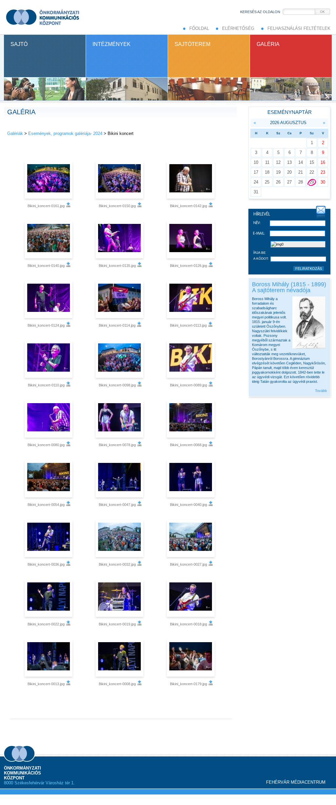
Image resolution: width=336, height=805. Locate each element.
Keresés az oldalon (260, 12)
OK (322, 11)
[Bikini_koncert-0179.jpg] (191, 658)
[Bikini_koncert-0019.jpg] (120, 598)
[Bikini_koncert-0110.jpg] (49, 359)
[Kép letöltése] (68, 206)
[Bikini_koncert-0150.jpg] (120, 180)
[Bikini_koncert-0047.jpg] (120, 479)
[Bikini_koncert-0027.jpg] (191, 538)
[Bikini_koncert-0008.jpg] (120, 658)
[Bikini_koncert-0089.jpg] (191, 359)
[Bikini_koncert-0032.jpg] (120, 538)
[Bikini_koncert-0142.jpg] (191, 180)
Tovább (321, 391)
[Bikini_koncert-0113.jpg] (191, 299)
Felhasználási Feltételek (298, 28)
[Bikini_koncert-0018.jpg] (191, 598)
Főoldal (199, 28)
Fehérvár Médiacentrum (296, 782)
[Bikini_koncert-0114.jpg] (120, 299)
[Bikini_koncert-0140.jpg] (49, 240)
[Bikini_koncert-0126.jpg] (191, 240)
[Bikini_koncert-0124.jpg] (49, 299)
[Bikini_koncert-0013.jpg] (49, 658)
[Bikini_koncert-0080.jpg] (49, 419)
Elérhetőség (238, 28)
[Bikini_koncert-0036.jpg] (49, 538)
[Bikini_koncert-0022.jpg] (49, 598)
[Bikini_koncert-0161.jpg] (49, 180)
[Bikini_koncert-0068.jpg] (191, 419)
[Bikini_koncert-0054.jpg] (49, 479)
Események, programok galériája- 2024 (65, 133)
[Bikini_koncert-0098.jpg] (120, 359)
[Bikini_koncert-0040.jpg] (191, 479)
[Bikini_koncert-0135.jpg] (120, 240)
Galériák (15, 133)
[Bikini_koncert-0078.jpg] (120, 419)
